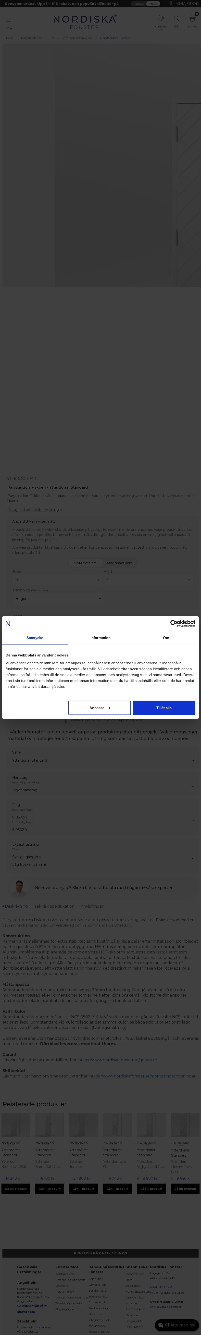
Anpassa (96, 707)
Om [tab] (166, 638)
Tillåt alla (164, 707)
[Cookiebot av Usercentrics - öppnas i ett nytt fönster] (173, 623)
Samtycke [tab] (34, 638)
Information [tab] (100, 638)
